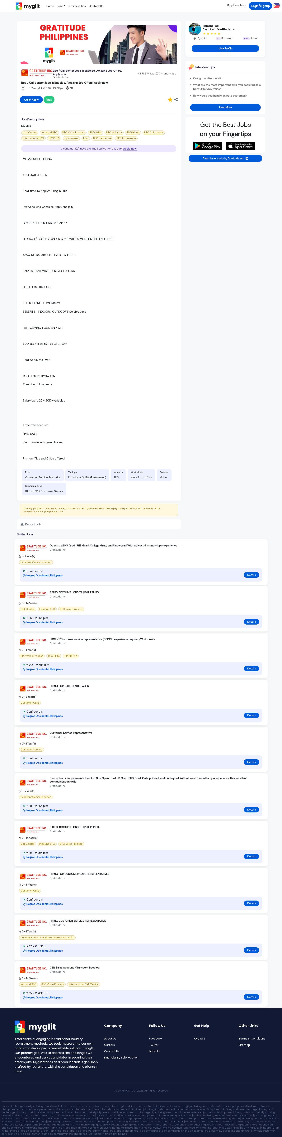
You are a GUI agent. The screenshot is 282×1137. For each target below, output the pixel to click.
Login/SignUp (260, 6)
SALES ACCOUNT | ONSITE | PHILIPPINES (74, 592)
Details (251, 575)
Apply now (130, 148)
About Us (110, 1038)
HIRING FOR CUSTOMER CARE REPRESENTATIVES (80, 874)
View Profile (225, 48)
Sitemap (244, 1045)
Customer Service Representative (71, 733)
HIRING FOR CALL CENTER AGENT (70, 686)
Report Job (32, 524)
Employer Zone (236, 5)
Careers (109, 1045)
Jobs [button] (60, 6)
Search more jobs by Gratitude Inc (223, 158)
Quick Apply (31, 99)
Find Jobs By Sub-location (121, 1057)
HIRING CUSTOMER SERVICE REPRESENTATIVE (78, 920)
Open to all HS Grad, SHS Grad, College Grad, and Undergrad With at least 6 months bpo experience (113, 545)
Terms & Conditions (252, 1038)
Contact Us (96, 6)
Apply (49, 99)
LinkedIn (154, 1051)
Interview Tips (77, 6)
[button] (276, 5)
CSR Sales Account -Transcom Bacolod (75, 967)
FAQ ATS (199, 1038)
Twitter (153, 1045)
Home (50, 6)
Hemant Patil (211, 25)
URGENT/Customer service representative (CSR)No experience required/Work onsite (102, 639)
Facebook (155, 1038)
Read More (225, 107)
